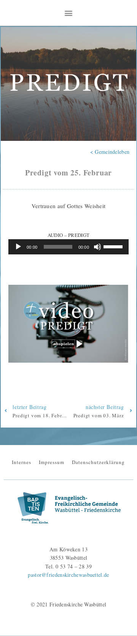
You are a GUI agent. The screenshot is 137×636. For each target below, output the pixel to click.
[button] (68, 12)
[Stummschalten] (97, 247)
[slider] (114, 246)
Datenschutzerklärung (98, 462)
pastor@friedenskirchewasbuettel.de (68, 574)
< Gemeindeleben (110, 151)
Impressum (51, 462)
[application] (68, 246)
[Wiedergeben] (18, 247)
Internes (21, 462)
